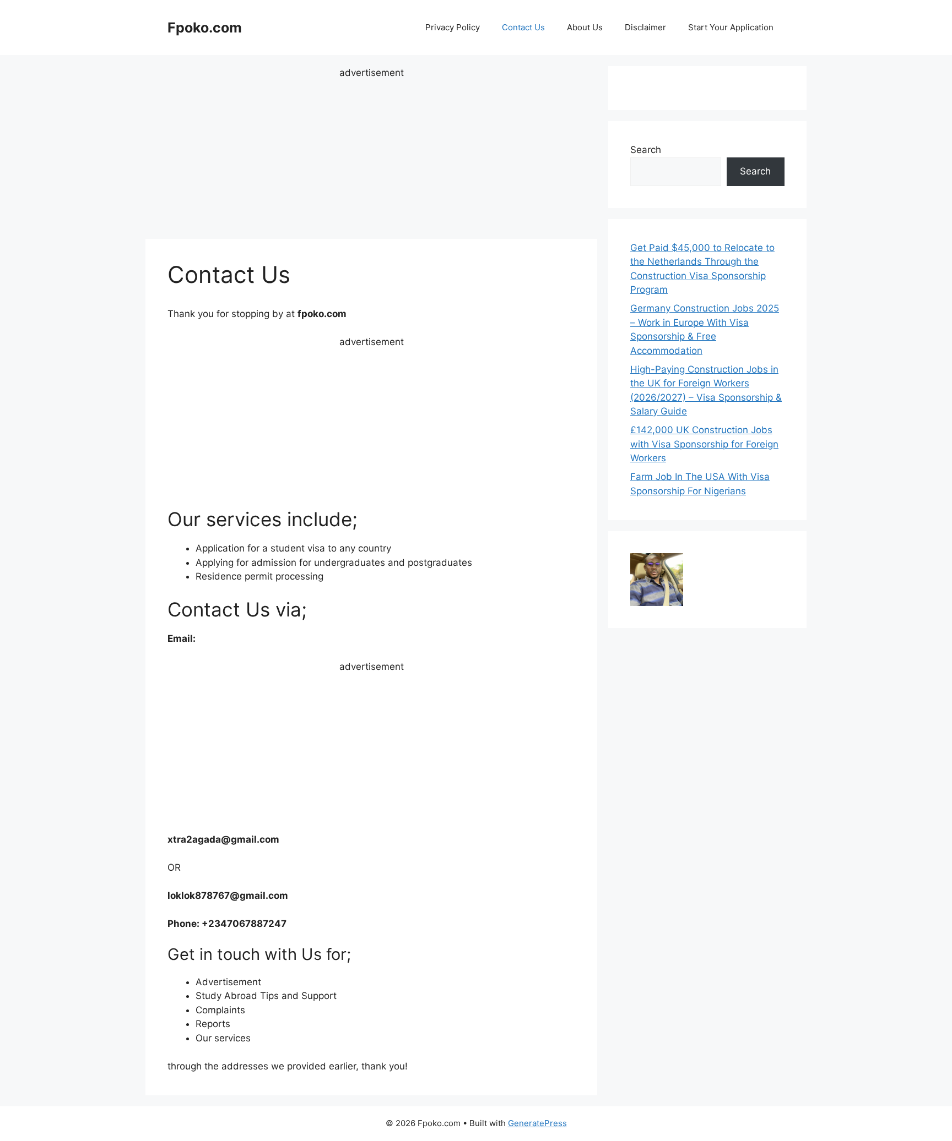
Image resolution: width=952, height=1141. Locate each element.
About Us (585, 27)
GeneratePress (537, 1123)
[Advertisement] (371, 157)
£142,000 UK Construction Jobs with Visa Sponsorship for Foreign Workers (704, 443)
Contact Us (523, 27)
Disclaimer (645, 27)
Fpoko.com (204, 27)
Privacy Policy (452, 27)
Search (645, 149)
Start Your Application (731, 27)
